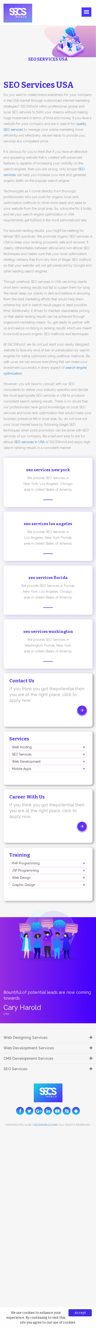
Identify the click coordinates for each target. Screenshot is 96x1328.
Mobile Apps (21, 769)
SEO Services (22, 754)
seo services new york (48, 470)
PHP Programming (26, 863)
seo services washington (48, 631)
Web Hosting (22, 747)
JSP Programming (25, 870)
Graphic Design (23, 885)
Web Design (21, 878)
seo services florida (48, 577)
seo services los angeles (48, 523)
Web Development (26, 761)
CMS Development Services (28, 1058)
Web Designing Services (25, 1037)
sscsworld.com (45, 1124)
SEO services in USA (29, 442)
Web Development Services (28, 1048)
